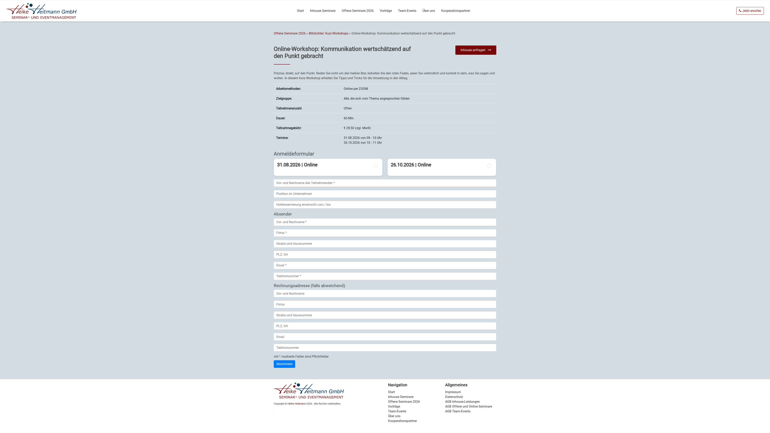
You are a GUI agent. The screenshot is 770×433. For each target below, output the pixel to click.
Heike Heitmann (297, 403)
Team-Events (407, 11)
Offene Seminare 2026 (358, 11)
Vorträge (386, 11)
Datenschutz (454, 397)
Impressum (453, 392)
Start (300, 11)
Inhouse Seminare (322, 11)
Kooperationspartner (455, 11)
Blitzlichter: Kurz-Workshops (329, 33)
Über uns (428, 11)
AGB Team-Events (457, 411)
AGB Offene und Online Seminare (468, 406)
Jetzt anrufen (751, 11)
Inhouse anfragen (474, 50)
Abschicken (284, 364)
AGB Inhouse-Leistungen (462, 402)
